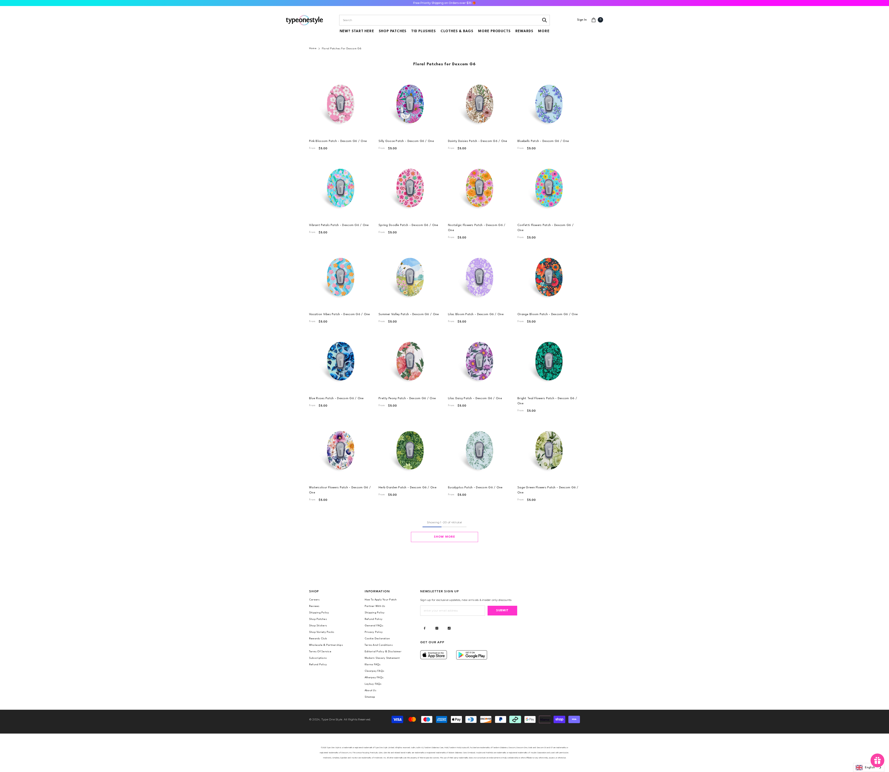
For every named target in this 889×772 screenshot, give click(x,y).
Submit (502, 610)
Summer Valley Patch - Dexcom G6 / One (409, 314)
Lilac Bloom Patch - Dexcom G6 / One (476, 314)
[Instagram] (436, 628)
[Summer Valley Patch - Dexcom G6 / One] (410, 277)
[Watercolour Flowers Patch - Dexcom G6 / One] (340, 450)
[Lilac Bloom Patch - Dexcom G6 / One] (479, 277)
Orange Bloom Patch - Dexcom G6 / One (547, 314)
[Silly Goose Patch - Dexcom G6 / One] (410, 104)
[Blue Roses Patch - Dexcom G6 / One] (340, 361)
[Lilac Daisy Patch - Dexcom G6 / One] (479, 361)
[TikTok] (449, 628)
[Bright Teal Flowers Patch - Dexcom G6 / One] (548, 361)
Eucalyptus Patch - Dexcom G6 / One (475, 487)
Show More (444, 536)
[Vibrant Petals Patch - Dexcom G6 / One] (340, 188)
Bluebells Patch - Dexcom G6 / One (543, 141)
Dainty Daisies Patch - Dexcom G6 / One (477, 141)
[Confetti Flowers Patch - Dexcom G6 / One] (548, 188)
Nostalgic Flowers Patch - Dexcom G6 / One (476, 228)
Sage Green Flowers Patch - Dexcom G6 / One (548, 490)
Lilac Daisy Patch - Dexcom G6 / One (475, 398)
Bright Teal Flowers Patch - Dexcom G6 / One (547, 401)
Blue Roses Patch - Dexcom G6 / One (336, 398)
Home (312, 48)
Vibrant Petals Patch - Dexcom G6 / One (339, 225)
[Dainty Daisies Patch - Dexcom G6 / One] (479, 104)
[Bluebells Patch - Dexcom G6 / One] (548, 104)
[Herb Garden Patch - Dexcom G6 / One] (410, 450)
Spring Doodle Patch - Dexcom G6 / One (408, 225)
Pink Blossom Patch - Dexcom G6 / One (338, 141)
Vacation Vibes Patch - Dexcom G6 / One (339, 314)
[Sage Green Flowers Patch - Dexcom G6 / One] (548, 450)
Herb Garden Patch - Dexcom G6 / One (407, 487)
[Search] (544, 20)
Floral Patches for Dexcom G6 (342, 48)
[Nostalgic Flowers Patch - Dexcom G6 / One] (479, 188)
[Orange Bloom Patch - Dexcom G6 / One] (548, 277)
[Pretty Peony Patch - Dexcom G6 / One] (410, 361)
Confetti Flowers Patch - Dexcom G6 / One (545, 228)
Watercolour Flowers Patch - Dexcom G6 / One (340, 490)
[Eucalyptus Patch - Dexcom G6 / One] (479, 450)
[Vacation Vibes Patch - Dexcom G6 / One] (340, 277)
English (870, 767)
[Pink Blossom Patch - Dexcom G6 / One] (340, 104)
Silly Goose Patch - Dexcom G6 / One (406, 141)
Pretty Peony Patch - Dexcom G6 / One (407, 398)
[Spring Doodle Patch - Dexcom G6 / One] (410, 188)
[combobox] (439, 20)
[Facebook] (424, 628)
